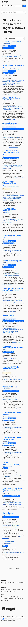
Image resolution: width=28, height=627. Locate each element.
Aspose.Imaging (9, 123)
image (9, 137)
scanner (8, 302)
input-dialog (18, 83)
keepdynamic (7, 299)
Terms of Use (20, 617)
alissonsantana (8, 466)
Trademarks (11, 620)
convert (12, 136)
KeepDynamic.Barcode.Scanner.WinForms (12, 289)
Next (17, 569)
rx (12, 502)
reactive (16, 502)
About (14, 617)
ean (15, 524)
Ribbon (6, 398)
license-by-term (6, 476)
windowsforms (20, 80)
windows (4, 300)
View (13, 166)
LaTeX (16, 331)
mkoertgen (7, 43)
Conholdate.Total (6, 329)
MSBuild (6, 379)
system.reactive (8, 502)
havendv (6, 441)
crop (18, 136)
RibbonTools (14, 399)
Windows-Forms (6, 275)
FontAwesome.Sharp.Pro (12, 236)
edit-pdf (4, 222)
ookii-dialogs (15, 69)
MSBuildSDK (12, 379)
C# (12, 273)
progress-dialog (15, 81)
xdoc (11, 106)
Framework (11, 398)
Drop (3, 168)
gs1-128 (14, 525)
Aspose (6, 124)
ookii (5, 80)
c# (22, 108)
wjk (5, 349)
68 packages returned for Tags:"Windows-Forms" (13, 26)
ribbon (5, 358)
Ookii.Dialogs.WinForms (13, 65)
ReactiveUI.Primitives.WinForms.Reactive (12, 489)
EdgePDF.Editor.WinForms (9, 209)
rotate (5, 137)
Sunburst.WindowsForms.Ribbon (12, 346)
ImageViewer (14, 165)
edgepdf (6, 219)
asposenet (11, 124)
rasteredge (6, 106)
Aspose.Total (13, 328)
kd (11, 299)
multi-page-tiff (17, 108)
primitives (20, 502)
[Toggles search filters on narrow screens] (24, 12)
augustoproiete (8, 69)
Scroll (10, 166)
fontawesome (7, 55)
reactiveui (6, 493)
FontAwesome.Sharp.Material (12, 413)
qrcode (10, 524)
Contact (4, 580)
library (17, 273)
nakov (5, 262)
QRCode (19, 299)
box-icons (7, 554)
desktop (9, 300)
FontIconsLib (8, 542)
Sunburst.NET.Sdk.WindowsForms (10, 367)
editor (15, 219)
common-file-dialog (7, 84)
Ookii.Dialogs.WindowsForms (9, 182)
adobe (4, 221)
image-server (14, 137)
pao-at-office (7, 515)
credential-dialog (10, 83)
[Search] (24, 6)
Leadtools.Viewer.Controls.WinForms (11, 151)
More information (11, 94)
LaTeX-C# (4, 332)
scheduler (18, 504)
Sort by (4, 38)
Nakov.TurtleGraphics (12, 260)
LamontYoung (7, 99)
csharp (4, 109)
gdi (18, 525)
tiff (11, 108)
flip (3, 137)
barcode (6, 524)
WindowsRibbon (9, 387)
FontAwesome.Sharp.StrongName (12, 438)
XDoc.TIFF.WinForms (11, 98)
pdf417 (10, 525)
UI (8, 166)
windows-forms (15, 56)
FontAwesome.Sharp (11, 42)
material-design (18, 55)
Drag (19, 166)
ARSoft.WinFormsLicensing (11, 463)
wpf (10, 56)
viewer (21, 219)
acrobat (8, 221)
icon (12, 55)
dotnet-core (5, 56)
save (15, 136)
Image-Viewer (7, 165)
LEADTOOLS (7, 156)
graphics (16, 275)
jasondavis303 (8, 543)
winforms (13, 80)
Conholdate (14, 329)
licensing (18, 475)
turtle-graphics (7, 273)
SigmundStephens (9, 292)
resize (21, 136)
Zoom (16, 166)
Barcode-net (7, 513)
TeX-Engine (5, 331)
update (8, 136)
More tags (8, 109)
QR (22, 299)
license (5, 475)
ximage (14, 106)
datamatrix (5, 525)
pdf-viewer (17, 221)
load (5, 136)
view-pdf (12, 221)
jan (13, 524)
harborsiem (7, 388)
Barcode (15, 299)
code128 (18, 524)
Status (3, 588)
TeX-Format (11, 331)
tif (13, 108)
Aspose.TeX (7, 315)
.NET (14, 273)
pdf (18, 219)
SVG (19, 165)
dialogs (8, 80)
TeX (22, 329)
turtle (12, 275)
